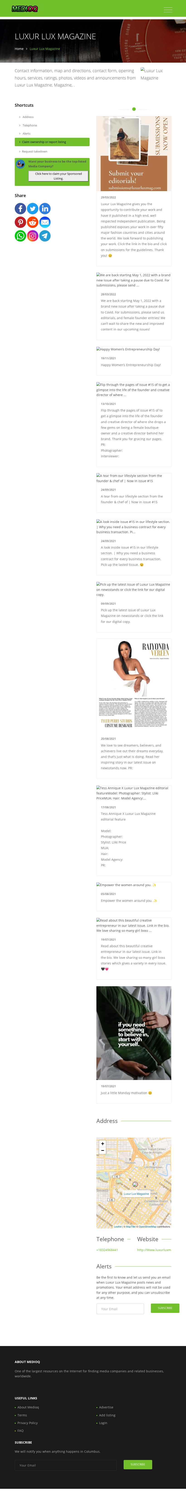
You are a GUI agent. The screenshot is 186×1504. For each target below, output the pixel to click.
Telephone (29, 125)
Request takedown (34, 151)
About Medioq (28, 1407)
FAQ (20, 1430)
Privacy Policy (27, 1423)
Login (103, 1423)
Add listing (107, 1415)
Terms (22, 1415)
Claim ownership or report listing (44, 142)
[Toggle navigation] (168, 10)
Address (28, 117)
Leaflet (118, 1226)
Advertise (106, 1407)
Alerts (26, 133)
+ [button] (102, 1143)
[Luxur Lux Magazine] (135, 1184)
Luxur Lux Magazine (136, 1194)
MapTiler (131, 1226)
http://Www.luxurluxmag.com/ (160, 1250)
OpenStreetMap (147, 1226)
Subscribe (165, 1308)
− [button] (102, 1150)
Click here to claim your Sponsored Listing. (58, 176)
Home (19, 49)
